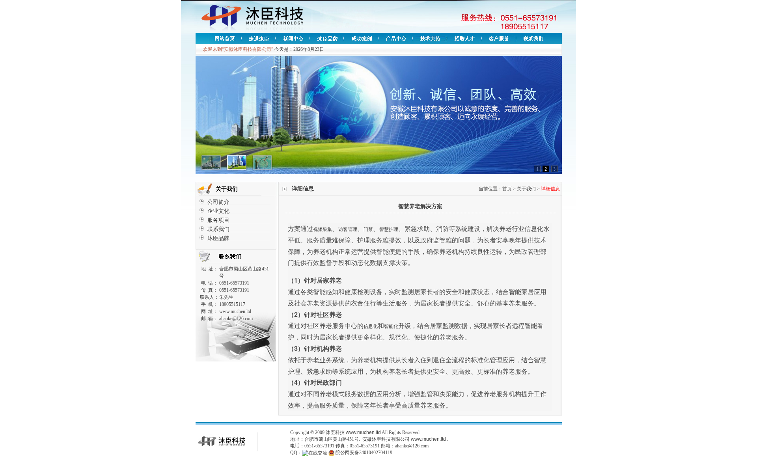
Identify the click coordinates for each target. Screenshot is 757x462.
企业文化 (218, 211)
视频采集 (322, 229)
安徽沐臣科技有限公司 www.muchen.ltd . (405, 439)
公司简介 (218, 202)
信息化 (371, 326)
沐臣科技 (335, 432)
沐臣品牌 (218, 238)
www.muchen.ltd (363, 432)
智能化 (391, 326)
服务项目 (218, 220)
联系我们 (218, 229)
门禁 (368, 229)
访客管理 (347, 229)
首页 (507, 189)
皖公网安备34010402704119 (364, 452)
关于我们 (526, 189)
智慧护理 (388, 229)
